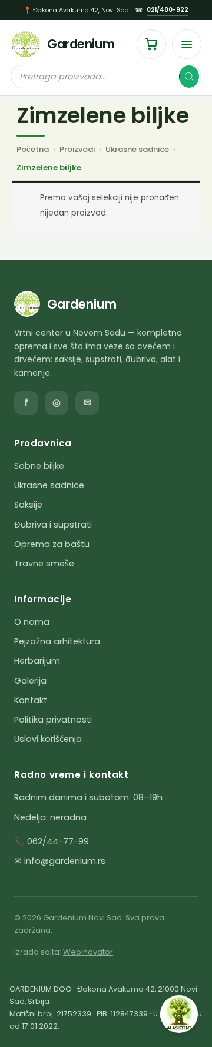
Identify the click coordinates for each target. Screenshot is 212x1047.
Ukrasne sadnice (137, 149)
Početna (32, 149)
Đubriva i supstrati (53, 525)
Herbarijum (37, 661)
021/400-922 (167, 9)
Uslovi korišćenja (48, 739)
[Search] (189, 76)
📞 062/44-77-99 (51, 841)
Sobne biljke (39, 466)
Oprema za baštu (52, 544)
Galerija (30, 681)
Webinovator (88, 951)
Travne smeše (44, 563)
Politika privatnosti (53, 719)
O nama (31, 622)
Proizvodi (77, 149)
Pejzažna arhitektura (57, 641)
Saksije (28, 505)
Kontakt (30, 700)
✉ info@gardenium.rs (59, 861)
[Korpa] (151, 44)
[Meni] (186, 44)
